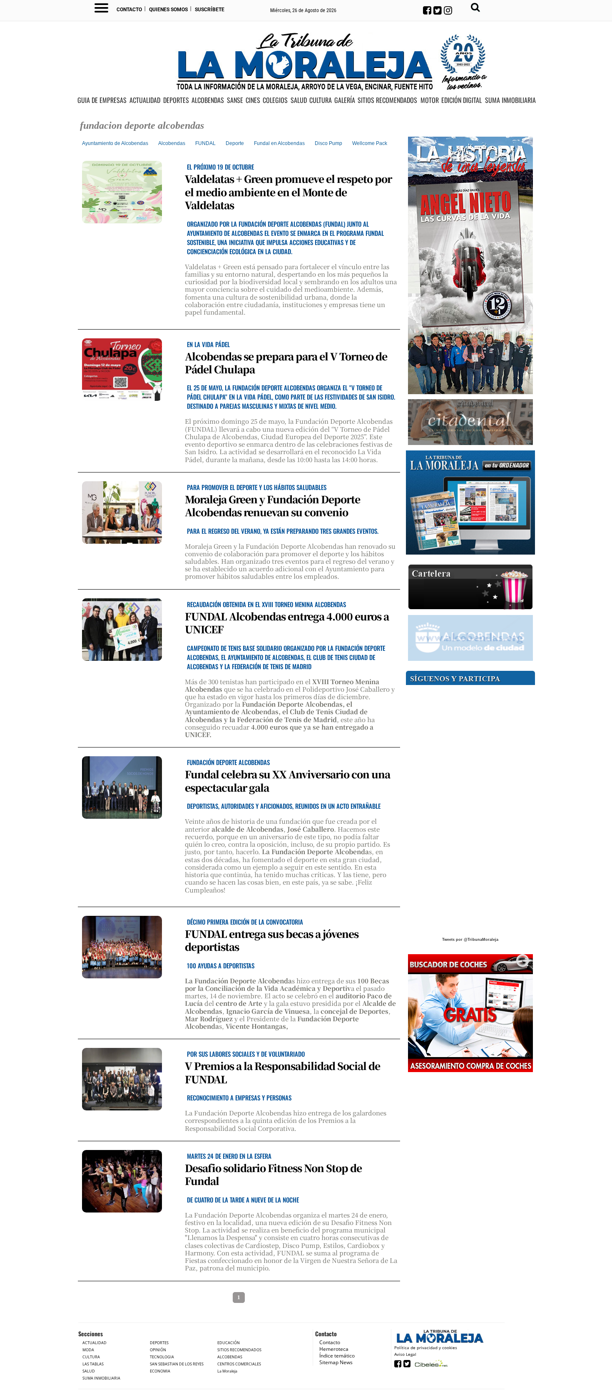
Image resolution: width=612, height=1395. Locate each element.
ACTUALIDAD (144, 100)
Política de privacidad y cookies (425, 1347)
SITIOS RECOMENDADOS (387, 100)
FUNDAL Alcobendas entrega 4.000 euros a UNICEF (287, 622)
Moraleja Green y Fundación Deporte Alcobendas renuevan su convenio (272, 505)
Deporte (235, 143)
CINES (253, 100)
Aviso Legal (405, 1354)
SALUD (299, 100)
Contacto (129, 9)
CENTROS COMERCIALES (239, 1364)
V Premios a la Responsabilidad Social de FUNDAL (282, 1072)
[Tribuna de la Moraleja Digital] (470, 502)
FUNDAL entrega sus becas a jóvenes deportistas (271, 940)
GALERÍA (344, 100)
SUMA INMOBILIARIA (510, 100)
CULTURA (320, 100)
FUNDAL (205, 143)
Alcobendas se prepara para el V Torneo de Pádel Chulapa (286, 362)
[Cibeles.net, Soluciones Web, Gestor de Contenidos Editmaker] (430, 1363)
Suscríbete (209, 9)
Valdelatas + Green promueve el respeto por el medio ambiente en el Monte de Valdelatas (288, 191)
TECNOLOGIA (162, 1357)
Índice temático (337, 1355)
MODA (88, 1349)
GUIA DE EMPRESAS (102, 100)
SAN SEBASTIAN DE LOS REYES (177, 1364)
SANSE (235, 100)
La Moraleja (227, 1371)
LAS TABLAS (93, 1364)
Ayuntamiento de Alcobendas (115, 143)
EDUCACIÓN (228, 1342)
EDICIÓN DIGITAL (461, 100)
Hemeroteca (333, 1348)
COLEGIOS (275, 100)
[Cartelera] (470, 587)
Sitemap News (336, 1362)
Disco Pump (328, 143)
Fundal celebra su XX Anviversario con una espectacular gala (287, 780)
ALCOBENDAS (208, 100)
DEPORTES (176, 100)
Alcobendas (171, 143)
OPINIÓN (158, 1349)
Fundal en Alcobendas (279, 143)
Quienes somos (168, 9)
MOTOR (429, 100)
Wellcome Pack (369, 143)
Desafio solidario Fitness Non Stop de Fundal (273, 1174)
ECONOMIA (160, 1371)
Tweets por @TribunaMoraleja (470, 940)
